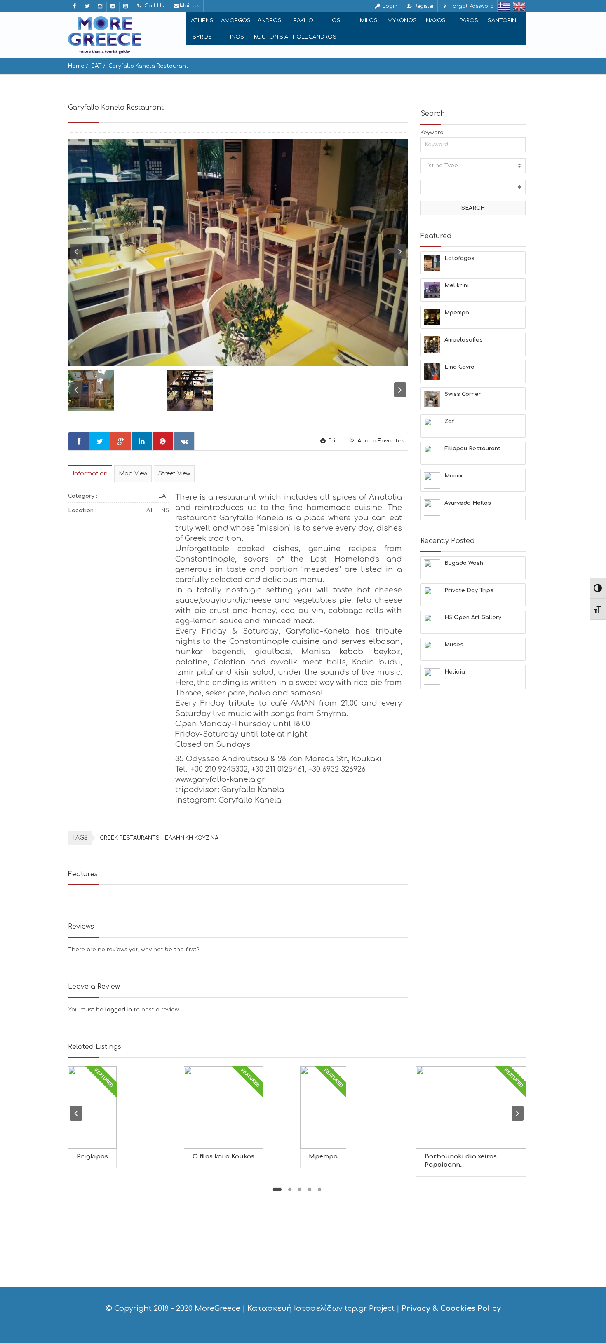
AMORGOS (236, 20)
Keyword (432, 133)
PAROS (469, 20)
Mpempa (323, 1156)
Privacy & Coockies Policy (451, 1308)
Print (334, 441)
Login (389, 6)
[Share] (78, 441)
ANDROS (270, 20)
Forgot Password (471, 6)
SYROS (202, 37)
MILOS (369, 20)
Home (76, 66)
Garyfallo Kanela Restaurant (148, 66)
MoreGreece (217, 1308)
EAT (96, 66)
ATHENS (202, 20)
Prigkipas (92, 1156)
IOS (336, 20)
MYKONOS (402, 20)
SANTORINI (502, 20)
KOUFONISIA (271, 37)
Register (423, 6)
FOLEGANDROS (314, 37)
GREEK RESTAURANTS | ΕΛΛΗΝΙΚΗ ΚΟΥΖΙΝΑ (159, 838)
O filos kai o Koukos (223, 1156)
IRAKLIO (302, 20)
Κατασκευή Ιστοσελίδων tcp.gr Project (321, 1308)
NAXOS (436, 20)
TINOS (235, 37)
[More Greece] (104, 35)
